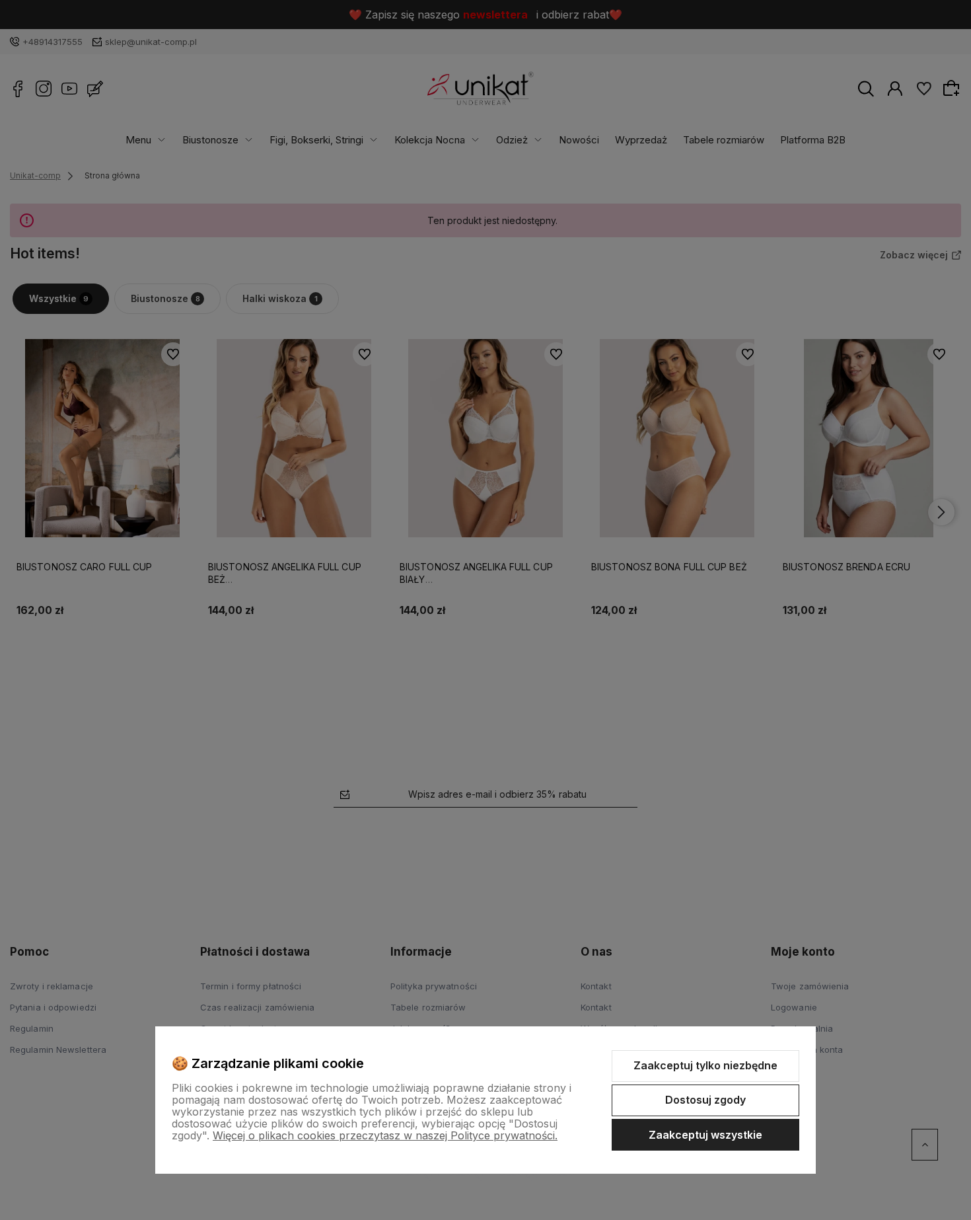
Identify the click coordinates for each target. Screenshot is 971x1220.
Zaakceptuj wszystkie (705, 1134)
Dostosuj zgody (705, 1099)
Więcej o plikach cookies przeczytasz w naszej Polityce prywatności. (385, 1135)
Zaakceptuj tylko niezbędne (705, 1065)
